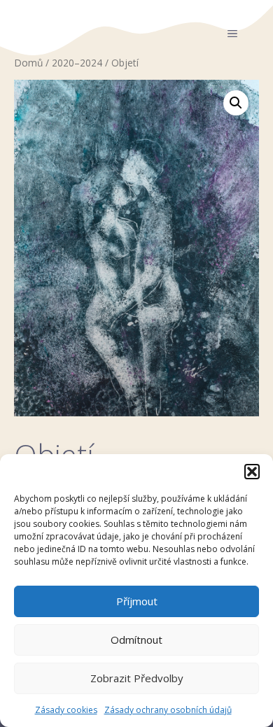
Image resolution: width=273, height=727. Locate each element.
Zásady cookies (66, 710)
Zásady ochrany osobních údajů (168, 710)
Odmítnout (136, 640)
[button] (252, 472)
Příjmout (137, 601)
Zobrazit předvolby (136, 678)
